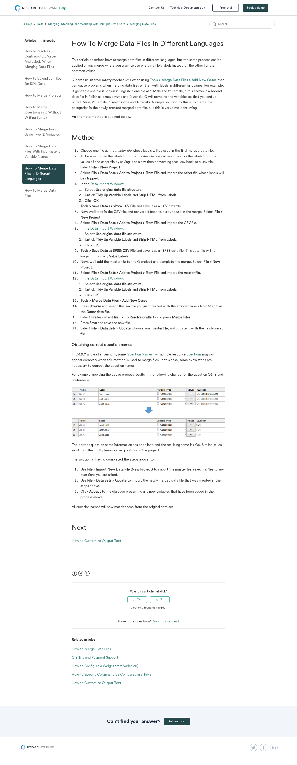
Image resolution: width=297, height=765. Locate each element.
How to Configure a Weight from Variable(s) (105, 666)
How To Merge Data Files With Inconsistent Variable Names (42, 152)
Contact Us (156, 8)
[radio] (137, 599)
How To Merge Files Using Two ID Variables (42, 132)
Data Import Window (106, 184)
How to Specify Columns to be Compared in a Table (112, 674)
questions (194, 354)
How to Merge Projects (43, 95)
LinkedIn (87, 573)
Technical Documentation (187, 8)
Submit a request (166, 621)
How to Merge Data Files (40, 193)
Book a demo (255, 8)
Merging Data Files (143, 24)
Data (40, 24)
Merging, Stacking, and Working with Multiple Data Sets (86, 24)
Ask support (177, 721)
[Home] (40, 11)
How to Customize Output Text (96, 541)
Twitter (80, 573)
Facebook (74, 573)
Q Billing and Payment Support (95, 658)
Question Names (140, 354)
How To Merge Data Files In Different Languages (41, 174)
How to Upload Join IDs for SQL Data (43, 81)
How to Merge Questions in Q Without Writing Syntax (43, 113)
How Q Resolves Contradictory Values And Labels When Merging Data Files (41, 59)
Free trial (225, 8)
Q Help (27, 24)
